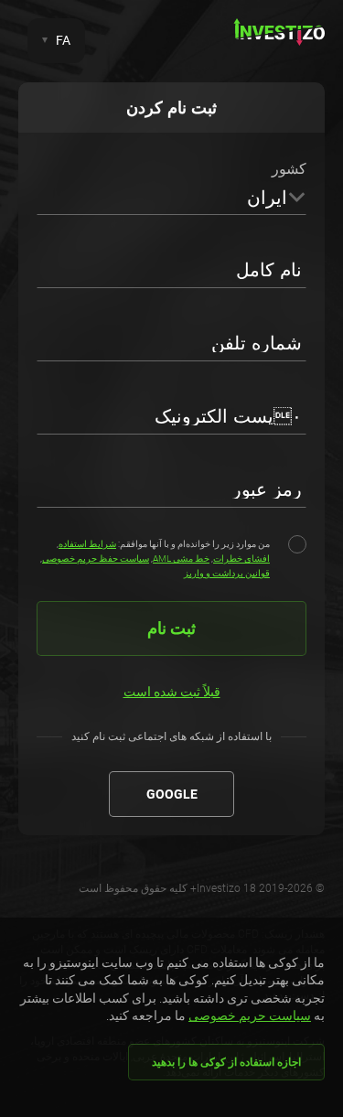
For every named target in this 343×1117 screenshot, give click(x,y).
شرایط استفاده (87, 544)
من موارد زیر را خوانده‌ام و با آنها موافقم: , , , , (155, 558)
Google (172, 794)
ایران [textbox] (267, 198)
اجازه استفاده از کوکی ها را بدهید (226, 1062)
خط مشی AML (181, 558)
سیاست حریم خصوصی (249, 1015)
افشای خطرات (241, 558)
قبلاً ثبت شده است (171, 691)
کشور (289, 168)
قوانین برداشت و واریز (227, 573)
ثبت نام (171, 628)
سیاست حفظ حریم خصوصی (95, 558)
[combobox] (171, 196)
